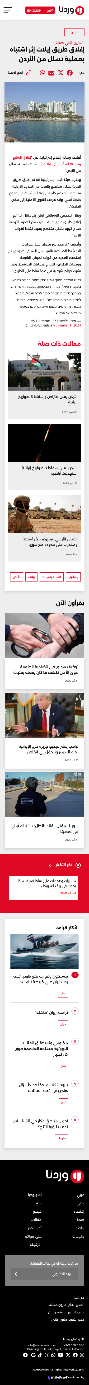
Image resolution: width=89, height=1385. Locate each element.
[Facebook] (70, 73)
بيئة (39, 1203)
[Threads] (46, 1355)
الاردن (74, 32)
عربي (50, 9)
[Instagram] (82, 1355)
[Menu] (8, 12)
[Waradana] (65, 1183)
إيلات (31, 577)
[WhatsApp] (53, 1355)
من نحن (78, 1297)
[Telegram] (25, 1355)
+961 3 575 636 (74, 1345)
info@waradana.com (42, 1345)
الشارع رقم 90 (51, 577)
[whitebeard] (57, 1377)
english (34, 10)
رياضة (80, 1228)
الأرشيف (36, 1245)
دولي (80, 1203)
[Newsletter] (16, 1274)
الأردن (16, 577)
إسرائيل (73, 577)
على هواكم (33, 1236)
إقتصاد (79, 1211)
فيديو (37, 1211)
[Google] (33, 1355)
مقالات (36, 1220)
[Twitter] (61, 73)
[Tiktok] (40, 1355)
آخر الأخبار (35, 1228)
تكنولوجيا (35, 1195)
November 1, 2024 (67, 325)
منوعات (78, 1236)
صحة (80, 1220)
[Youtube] (61, 1355)
